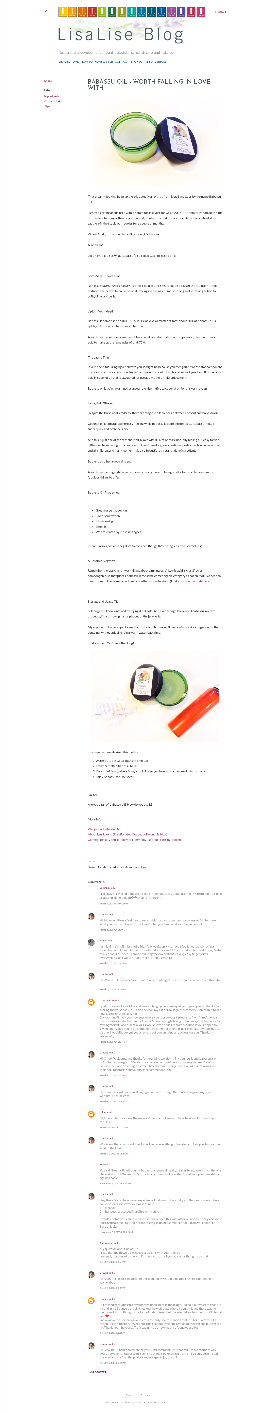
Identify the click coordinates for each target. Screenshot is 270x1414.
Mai (102, 1164)
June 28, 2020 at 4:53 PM (113, 1261)
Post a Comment (99, 1371)
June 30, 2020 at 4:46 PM (113, 1362)
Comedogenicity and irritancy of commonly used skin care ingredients (135, 839)
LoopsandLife (107, 1000)
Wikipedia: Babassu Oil (104, 829)
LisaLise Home (69, 61)
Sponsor (137, 61)
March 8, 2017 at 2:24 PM (113, 1041)
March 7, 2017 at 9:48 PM (113, 989)
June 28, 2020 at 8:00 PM (113, 1288)
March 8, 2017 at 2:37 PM (113, 1075)
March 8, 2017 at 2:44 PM (113, 1101)
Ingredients (51, 96)
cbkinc (103, 1112)
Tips (47, 106)
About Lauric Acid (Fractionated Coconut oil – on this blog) (127, 834)
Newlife (104, 1298)
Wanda (103, 940)
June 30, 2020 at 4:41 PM (113, 1333)
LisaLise (104, 914)
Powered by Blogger (138, 1395)
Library (160, 61)
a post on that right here (193, 581)
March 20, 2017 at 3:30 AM (114, 1127)
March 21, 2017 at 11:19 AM (114, 1153)
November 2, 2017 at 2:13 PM (115, 1183)
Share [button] (48, 80)
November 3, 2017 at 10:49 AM (116, 1232)
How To (87, 61)
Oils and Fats (53, 101)
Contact (122, 61)
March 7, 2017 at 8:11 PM (113, 963)
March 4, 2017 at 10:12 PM (114, 903)
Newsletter (104, 61)
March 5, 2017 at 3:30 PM (113, 929)
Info (149, 61)
